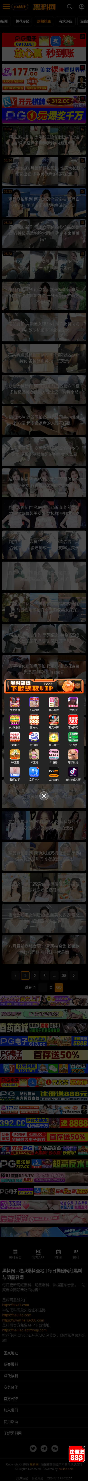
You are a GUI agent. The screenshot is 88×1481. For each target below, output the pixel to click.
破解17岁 (15, 779)
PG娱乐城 (14, 727)
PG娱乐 (34, 745)
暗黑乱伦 (73, 762)
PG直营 (73, 745)
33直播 (34, 762)
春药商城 (54, 710)
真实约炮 (34, 710)
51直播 (54, 762)
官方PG (34, 727)
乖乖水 (73, 710)
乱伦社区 (34, 779)
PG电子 (15, 745)
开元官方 (54, 745)
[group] (77, 1454)
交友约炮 (15, 710)
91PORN (54, 779)
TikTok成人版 (73, 779)
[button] (72, 1460)
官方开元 (73, 727)
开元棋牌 (54, 727)
